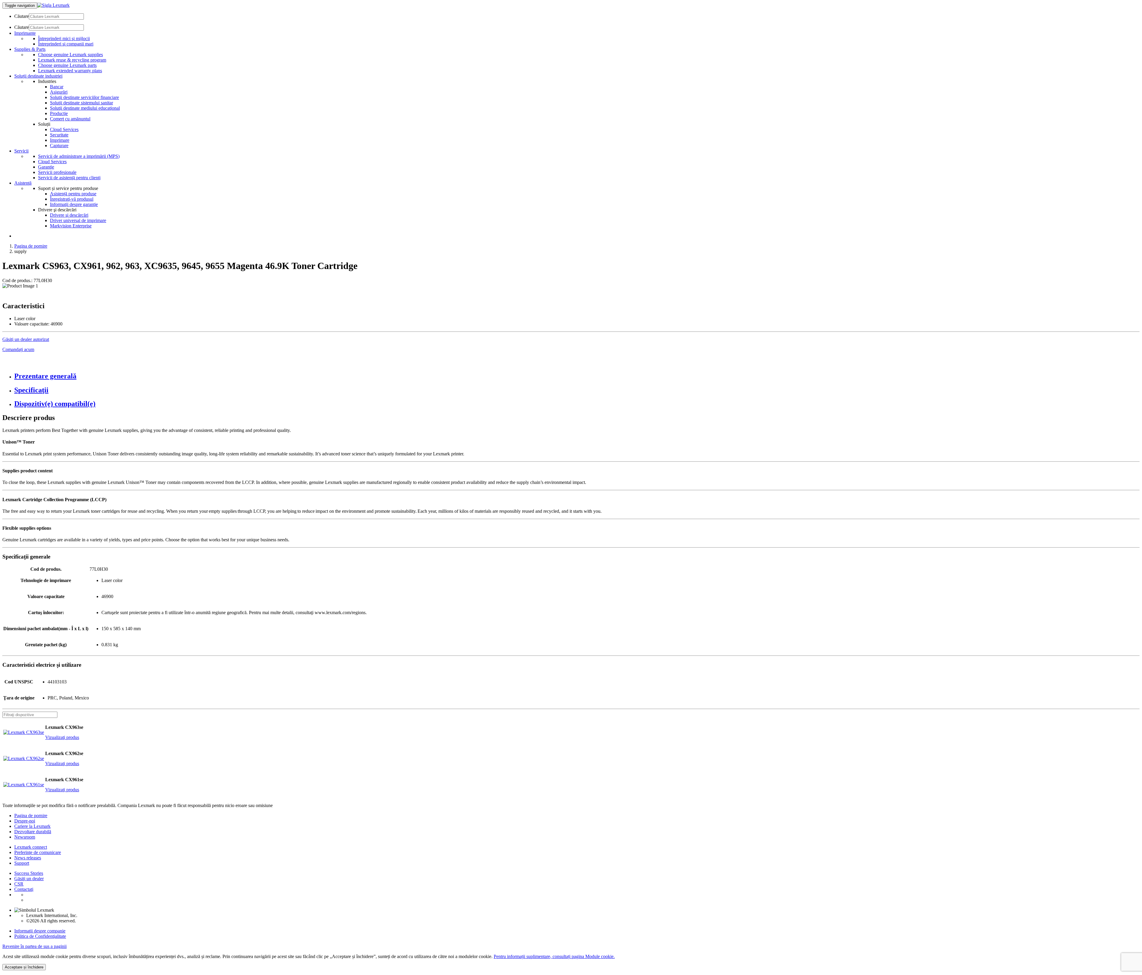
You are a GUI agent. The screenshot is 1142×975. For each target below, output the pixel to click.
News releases (27, 857)
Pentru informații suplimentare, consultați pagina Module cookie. (554, 956)
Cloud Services (64, 129)
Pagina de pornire (30, 246)
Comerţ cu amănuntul (70, 118)
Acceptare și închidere (24, 967)
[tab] (577, 376)
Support (21, 863)
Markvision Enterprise (71, 225)
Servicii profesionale (57, 172)
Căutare (21, 16)
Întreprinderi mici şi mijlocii (64, 38)
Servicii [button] (21, 150)
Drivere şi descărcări (69, 215)
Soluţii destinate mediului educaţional (85, 108)
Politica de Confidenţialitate (40, 936)
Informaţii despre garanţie (74, 204)
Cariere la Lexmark (32, 826)
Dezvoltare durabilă (32, 831)
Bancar (56, 86)
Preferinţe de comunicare (37, 852)
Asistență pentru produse (73, 193)
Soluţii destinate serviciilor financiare (84, 97)
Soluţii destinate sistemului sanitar (81, 102)
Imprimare (59, 140)
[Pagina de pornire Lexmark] (53, 5)
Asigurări (59, 92)
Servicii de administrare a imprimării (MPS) (79, 156)
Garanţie (46, 166)
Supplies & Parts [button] (30, 49)
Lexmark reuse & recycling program (72, 59)
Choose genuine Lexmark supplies (70, 54)
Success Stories (28, 873)
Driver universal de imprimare (78, 220)
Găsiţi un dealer (29, 878)
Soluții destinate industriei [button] (38, 75)
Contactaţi (23, 889)
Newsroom (24, 836)
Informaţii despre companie (39, 930)
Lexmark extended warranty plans (70, 70)
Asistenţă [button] (23, 182)
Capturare (59, 145)
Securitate (59, 134)
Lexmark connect (30, 847)
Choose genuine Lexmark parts (67, 65)
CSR (18, 883)
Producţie (59, 113)
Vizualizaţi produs (62, 737)
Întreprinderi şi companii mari (65, 43)
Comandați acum (18, 349)
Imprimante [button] (25, 33)
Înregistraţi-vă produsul (71, 199)
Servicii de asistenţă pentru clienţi (69, 177)
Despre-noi (24, 820)
